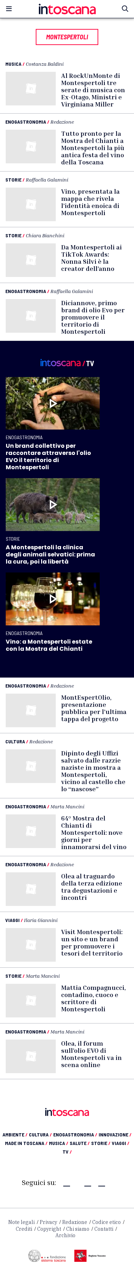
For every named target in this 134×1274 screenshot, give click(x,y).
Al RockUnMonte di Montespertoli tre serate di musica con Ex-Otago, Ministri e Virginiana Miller (93, 89)
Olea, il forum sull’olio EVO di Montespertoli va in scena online (91, 1054)
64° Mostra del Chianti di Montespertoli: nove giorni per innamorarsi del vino (93, 832)
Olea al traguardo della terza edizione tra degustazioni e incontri (91, 886)
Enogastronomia (25, 122)
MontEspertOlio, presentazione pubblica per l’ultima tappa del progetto (93, 708)
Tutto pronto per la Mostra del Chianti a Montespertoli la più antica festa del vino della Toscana (92, 147)
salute (80, 1143)
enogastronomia (75, 1134)
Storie (13, 180)
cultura (40, 1134)
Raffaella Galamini (47, 180)
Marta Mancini (67, 806)
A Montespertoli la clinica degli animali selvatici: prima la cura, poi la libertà (50, 554)
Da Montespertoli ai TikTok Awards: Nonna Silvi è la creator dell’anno (91, 257)
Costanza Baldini (45, 64)
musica (58, 1143)
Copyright (49, 1229)
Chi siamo (77, 1229)
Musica (13, 64)
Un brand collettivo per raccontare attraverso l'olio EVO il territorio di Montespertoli (48, 456)
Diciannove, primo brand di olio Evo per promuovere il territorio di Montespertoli (93, 317)
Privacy (48, 1222)
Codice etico (106, 1222)
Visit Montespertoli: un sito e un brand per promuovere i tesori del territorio (92, 942)
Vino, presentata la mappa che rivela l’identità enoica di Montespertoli (90, 202)
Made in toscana (26, 1143)
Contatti (103, 1229)
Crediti (24, 1229)
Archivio (65, 1235)
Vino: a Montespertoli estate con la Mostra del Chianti (49, 645)
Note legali (21, 1222)
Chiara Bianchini (45, 235)
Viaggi (12, 920)
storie (100, 1143)
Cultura (15, 741)
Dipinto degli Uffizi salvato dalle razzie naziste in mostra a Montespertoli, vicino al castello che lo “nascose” (93, 771)
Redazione (62, 122)
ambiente (15, 1134)
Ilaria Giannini (41, 920)
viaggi (120, 1143)
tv (67, 1152)
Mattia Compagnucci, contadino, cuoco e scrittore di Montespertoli (93, 998)
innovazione (115, 1134)
